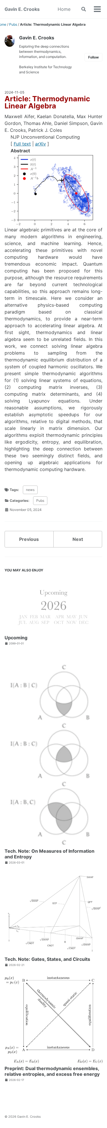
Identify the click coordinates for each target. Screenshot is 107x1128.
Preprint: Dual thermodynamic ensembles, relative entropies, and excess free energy (52, 1071)
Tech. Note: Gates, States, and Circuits (47, 959)
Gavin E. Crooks (22, 9)
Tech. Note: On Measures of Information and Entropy (49, 854)
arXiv (40, 144)
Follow (93, 57)
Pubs (40, 500)
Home (64, 9)
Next (77, 539)
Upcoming (16, 637)
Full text (22, 144)
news (30, 490)
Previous (29, 539)
